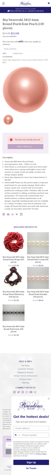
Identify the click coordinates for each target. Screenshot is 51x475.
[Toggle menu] (3, 3)
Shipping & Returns (25, 372)
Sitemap (25, 382)
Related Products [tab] (25, 226)
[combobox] (17, 435)
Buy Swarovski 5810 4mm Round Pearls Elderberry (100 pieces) (13, 294)
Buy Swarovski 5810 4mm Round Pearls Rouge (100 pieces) (13, 259)
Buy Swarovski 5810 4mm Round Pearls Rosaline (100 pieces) (38, 294)
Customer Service (25, 369)
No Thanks (31, 468)
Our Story (25, 365)
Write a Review (10, 49)
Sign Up (31, 462)
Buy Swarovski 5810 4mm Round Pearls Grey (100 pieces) (13, 329)
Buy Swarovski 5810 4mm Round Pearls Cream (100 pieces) (38, 259)
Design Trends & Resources (25, 376)
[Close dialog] (49, 398)
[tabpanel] (13, 249)
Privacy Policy (25, 379)
